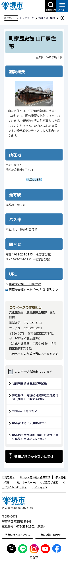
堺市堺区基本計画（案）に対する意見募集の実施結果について (35, 437)
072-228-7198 (33, 322)
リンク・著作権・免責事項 (35, 477)
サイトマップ (39, 487)
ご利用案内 (8, 477)
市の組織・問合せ (50, 534)
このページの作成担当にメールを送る (33, 353)
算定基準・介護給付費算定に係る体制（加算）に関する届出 (35, 397)
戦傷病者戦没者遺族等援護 (29, 383)
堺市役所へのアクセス (17, 534)
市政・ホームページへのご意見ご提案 (36, 482)
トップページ (27, 18)
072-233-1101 (25, 526)
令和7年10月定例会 (24, 411)
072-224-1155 (23, 254)
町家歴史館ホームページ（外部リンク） (34, 289)
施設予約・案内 (46, 18)
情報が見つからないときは (33, 456)
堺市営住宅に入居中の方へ (29, 423)
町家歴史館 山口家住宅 (25, 284)
